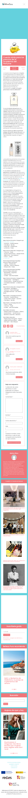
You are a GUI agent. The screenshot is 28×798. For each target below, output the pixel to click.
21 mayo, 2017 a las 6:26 (15, 369)
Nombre (8, 415)
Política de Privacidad (14, 762)
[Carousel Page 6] (17, 753)
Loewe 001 (6, 258)
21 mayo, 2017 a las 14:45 (15, 351)
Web (6, 426)
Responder (19, 341)
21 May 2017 (5, 68)
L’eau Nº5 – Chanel (9, 242)
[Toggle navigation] (24, 4)
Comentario (9, 397)
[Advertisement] (14, 23)
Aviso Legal (14, 766)
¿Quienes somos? (14, 764)
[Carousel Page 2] (13, 689)
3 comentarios (21, 326)
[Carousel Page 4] (15, 689)
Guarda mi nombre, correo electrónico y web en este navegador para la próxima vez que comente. (13, 436)
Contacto (14, 768)
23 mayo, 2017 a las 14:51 (15, 333)
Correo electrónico (11, 420)
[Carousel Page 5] (15, 753)
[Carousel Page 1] (12, 689)
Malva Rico (23, 68)
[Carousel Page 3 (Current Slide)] (14, 689)
